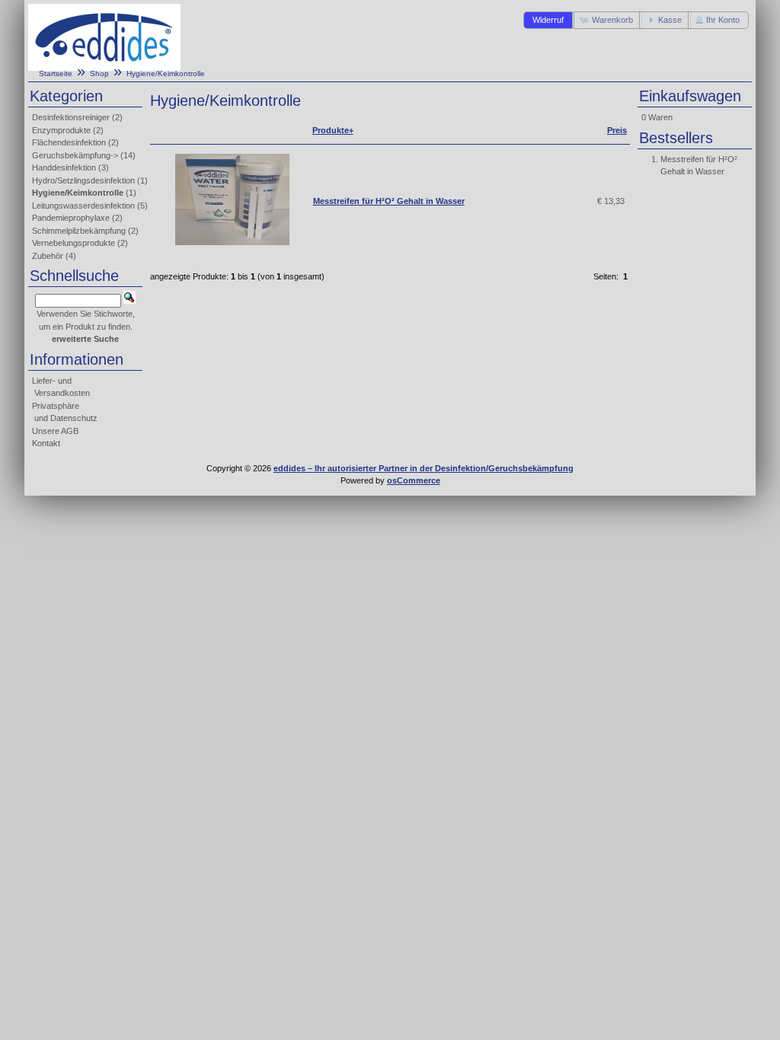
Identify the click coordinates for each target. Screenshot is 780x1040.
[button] (548, 20)
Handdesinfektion (64, 167)
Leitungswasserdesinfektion (83, 205)
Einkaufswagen (690, 96)
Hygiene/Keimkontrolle (165, 73)
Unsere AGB (55, 430)
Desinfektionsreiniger (71, 117)
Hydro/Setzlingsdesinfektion (83, 180)
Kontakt (46, 443)
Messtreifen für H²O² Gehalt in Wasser (389, 201)
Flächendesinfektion (69, 142)
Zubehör (47, 255)
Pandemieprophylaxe (71, 217)
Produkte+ (332, 130)
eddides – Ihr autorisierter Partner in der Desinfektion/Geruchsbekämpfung (423, 468)
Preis (617, 130)
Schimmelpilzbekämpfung (79, 230)
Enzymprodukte (61, 130)
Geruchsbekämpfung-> (75, 155)
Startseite (55, 73)
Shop (99, 73)
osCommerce (413, 480)
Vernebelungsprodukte (73, 242)
